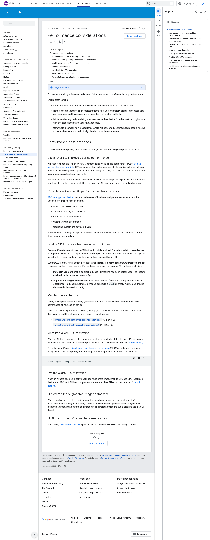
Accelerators (85, 497)
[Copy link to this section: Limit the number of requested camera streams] (114, 418)
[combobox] (160, 3)
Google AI (140, 518)
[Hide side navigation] (34, 535)
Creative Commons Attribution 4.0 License (119, 455)
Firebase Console (125, 492)
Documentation (83, 3)
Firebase (101, 518)
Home (50, 28)
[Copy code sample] (143, 358)
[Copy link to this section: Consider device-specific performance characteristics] (122, 191)
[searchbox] (19, 23)
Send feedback (134, 36)
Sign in (203, 3)
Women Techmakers (88, 483)
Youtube (46, 502)
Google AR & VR (49, 506)
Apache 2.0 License (76, 458)
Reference (101, 3)
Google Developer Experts (91, 492)
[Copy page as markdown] (60, 41)
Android (74, 518)
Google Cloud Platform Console (131, 483)
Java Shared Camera (70, 424)
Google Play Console (126, 488)
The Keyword (48, 488)
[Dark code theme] (138, 358)
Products (60, 28)
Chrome (87, 518)
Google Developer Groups (90, 488)
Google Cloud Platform (120, 518)
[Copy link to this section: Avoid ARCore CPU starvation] (89, 373)
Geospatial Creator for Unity (57, 3)
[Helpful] (139, 28)
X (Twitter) (47, 497)
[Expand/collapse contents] (63, 49)
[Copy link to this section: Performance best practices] (94, 142)
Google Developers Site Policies (114, 458)
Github (45, 492)
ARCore (14, 3)
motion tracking (135, 342)
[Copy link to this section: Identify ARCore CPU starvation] (92, 333)
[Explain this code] (134, 358)
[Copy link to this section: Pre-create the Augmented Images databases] (111, 394)
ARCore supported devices (61, 197)
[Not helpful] (143, 28)
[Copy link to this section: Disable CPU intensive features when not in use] (112, 244)
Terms (45, 534)
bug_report (196, 11)
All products (76, 522)
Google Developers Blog (52, 483)
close (205, 11)
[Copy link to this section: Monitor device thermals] (83, 295)
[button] (18, 63)
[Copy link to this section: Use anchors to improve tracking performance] (112, 158)
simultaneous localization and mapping (90, 348)
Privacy (53, 534)
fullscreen (201, 11)
